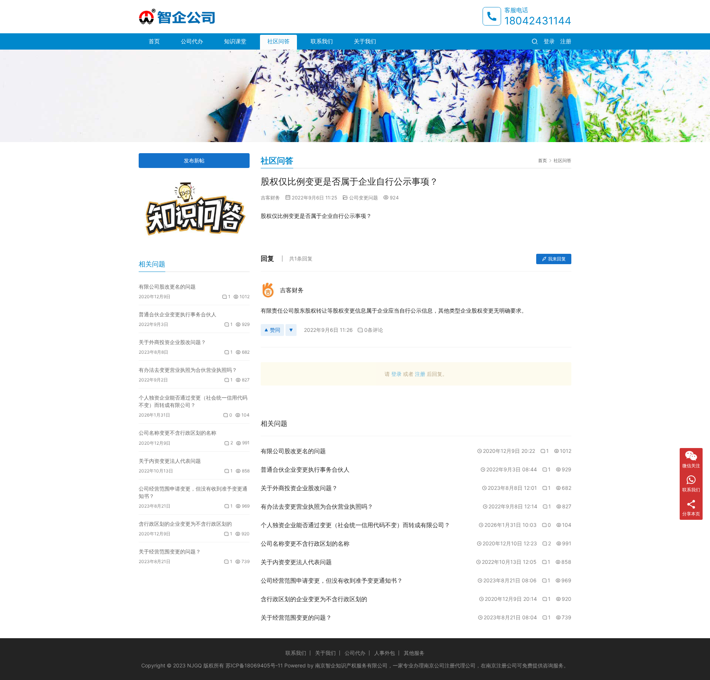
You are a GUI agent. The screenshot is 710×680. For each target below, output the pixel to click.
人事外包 (384, 653)
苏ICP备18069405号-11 (254, 665)
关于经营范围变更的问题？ (170, 551)
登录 (549, 41)
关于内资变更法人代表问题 (170, 461)
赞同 (275, 330)
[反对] (291, 330)
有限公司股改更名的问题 (167, 286)
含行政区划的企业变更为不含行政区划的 (185, 524)
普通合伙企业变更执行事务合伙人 (177, 314)
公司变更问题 (363, 198)
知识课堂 (235, 41)
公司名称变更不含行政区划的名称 (177, 433)
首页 (154, 41)
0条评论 (373, 330)
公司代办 (192, 41)
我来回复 (557, 259)
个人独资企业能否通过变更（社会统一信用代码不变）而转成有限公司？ (193, 401)
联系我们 (322, 41)
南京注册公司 (501, 665)
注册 (565, 41)
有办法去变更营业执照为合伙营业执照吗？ (188, 370)
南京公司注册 (439, 665)
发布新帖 (194, 160)
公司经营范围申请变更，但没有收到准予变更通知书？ (193, 492)
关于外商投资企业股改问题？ (172, 342)
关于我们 (365, 41)
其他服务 (414, 653)
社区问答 (278, 41)
